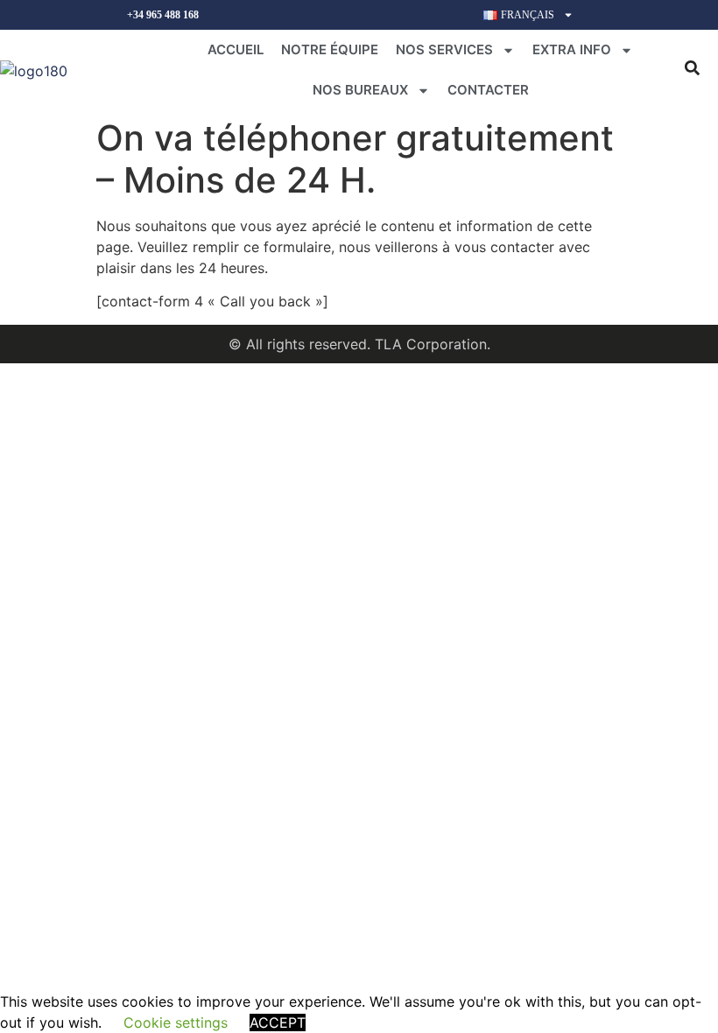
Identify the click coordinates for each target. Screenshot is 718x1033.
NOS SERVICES (444, 49)
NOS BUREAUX (360, 89)
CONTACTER (488, 89)
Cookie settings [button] (175, 1022)
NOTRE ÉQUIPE (329, 49)
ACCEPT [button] (278, 1022)
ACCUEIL (236, 49)
